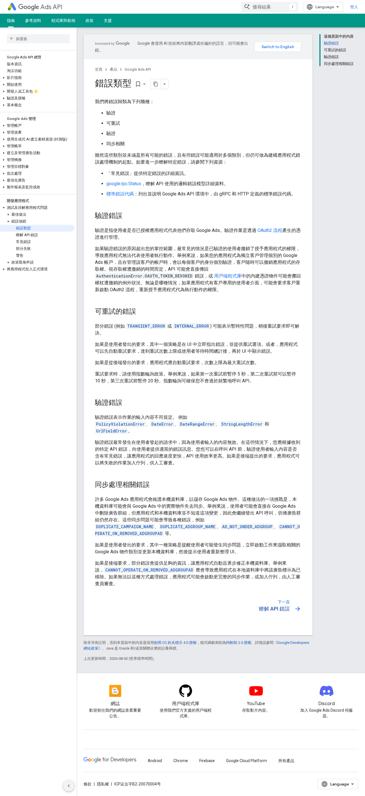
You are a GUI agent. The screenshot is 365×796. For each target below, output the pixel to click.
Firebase (207, 760)
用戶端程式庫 (228, 276)
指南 (11, 20)
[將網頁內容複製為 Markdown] (156, 84)
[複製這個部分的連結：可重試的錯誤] (141, 312)
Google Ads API (138, 69)
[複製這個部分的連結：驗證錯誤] (128, 216)
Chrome (180, 760)
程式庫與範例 (63, 20)
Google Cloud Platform (246, 760)
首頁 (98, 69)
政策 (90, 20)
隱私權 (103, 784)
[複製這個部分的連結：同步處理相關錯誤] (155, 485)
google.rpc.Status (123, 183)
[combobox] (269, 7)
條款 (88, 784)
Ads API (51, 7)
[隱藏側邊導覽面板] (68, 785)
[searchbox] (38, 38)
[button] (37, 77)
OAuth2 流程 (269, 230)
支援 (108, 20)
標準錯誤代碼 (120, 194)
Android (155, 760)
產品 (113, 69)
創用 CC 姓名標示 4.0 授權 (175, 642)
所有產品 (286, 760)
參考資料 (33, 20)
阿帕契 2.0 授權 (238, 642)
